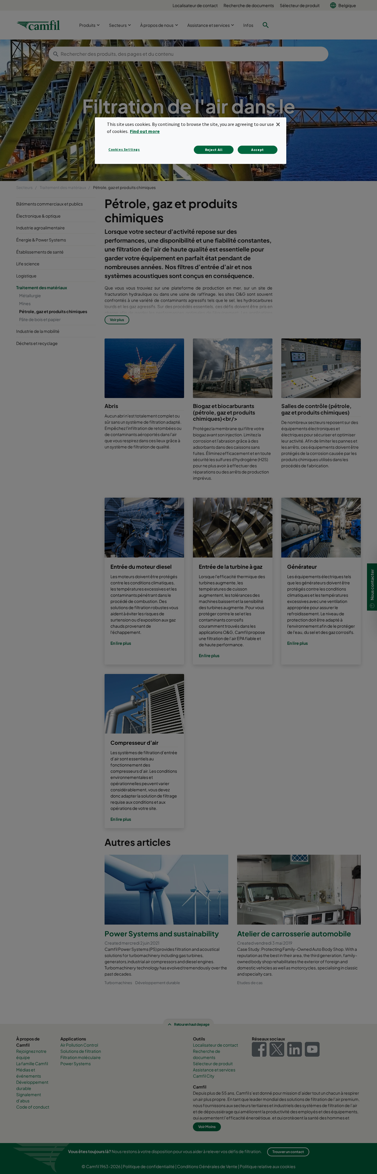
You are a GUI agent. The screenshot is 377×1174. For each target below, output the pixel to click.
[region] (190, 140)
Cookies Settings (124, 149)
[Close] (278, 124)
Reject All (214, 149)
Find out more (145, 131)
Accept (257, 149)
